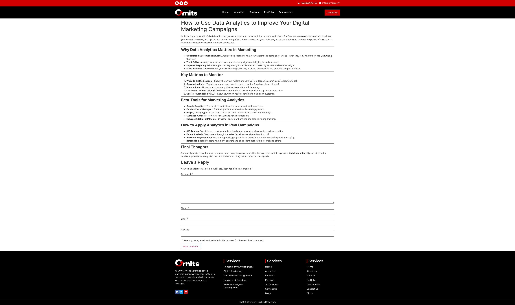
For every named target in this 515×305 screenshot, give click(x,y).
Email (184, 219)
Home (225, 12)
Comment (187, 174)
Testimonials (286, 12)
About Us (239, 12)
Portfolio (269, 12)
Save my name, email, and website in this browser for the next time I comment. (223, 240)
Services (254, 12)
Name (185, 208)
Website (185, 230)
